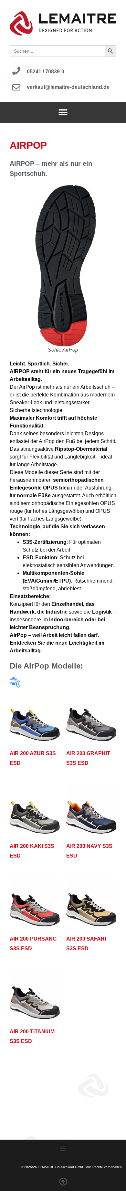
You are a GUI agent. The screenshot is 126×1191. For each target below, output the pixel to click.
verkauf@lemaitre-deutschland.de (68, 87)
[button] (63, 112)
